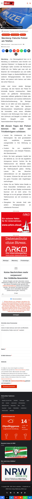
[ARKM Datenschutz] (16, 246)
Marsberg (23, 34)
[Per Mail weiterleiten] (28, 50)
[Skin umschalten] (27, 3)
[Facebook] (3, 50)
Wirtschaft (12, 410)
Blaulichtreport (24, 31)
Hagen (27, 400)
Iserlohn (7, 403)
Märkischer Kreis (5, 405)
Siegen (9, 408)
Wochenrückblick (17, 299)
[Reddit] (17, 50)
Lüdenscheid (14, 403)
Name (3, 349)
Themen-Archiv (14, 31)
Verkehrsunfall (5, 410)
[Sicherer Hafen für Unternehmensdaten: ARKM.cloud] (16, 222)
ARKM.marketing (16, 211)
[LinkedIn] (10, 50)
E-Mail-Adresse (6, 355)
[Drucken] (16, 54)
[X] (6, 50)
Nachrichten (13, 405)
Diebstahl (16, 400)
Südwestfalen (16, 408)
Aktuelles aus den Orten (7, 400)
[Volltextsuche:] (30, 3)
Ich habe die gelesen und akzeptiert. (15, 382)
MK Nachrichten (22, 403)
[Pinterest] (14, 50)
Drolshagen (22, 400)
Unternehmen (23, 408)
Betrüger (6, 260)
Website (3, 362)
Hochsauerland (15, 34)
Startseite (6, 31)
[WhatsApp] (21, 50)
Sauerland (4, 408)
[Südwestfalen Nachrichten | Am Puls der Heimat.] (9, 3)
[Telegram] (25, 50)
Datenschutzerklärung (9, 285)
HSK (3, 403)
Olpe (19, 405)
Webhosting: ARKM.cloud (20, 489)
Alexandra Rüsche (6, 44)
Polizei (23, 405)
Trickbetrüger (25, 260)
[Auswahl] (2, 3)
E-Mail (16, 293)
